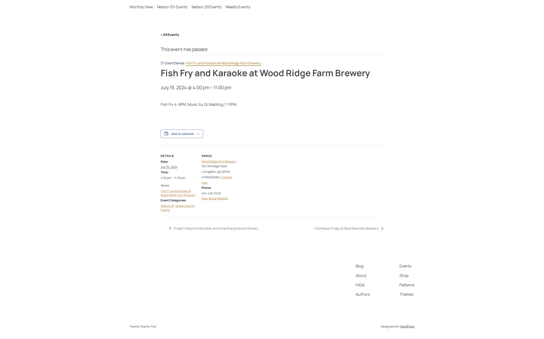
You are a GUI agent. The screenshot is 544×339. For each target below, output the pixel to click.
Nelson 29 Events (206, 6)
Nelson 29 (167, 206)
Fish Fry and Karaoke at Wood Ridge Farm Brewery (178, 193)
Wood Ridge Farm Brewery (218, 161)
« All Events (170, 34)
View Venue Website (214, 198)
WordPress (407, 326)
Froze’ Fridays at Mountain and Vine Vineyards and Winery (215, 228)
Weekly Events (237, 6)
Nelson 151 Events (172, 6)
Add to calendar (182, 134)
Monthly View (141, 6)
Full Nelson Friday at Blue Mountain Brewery (346, 228)
